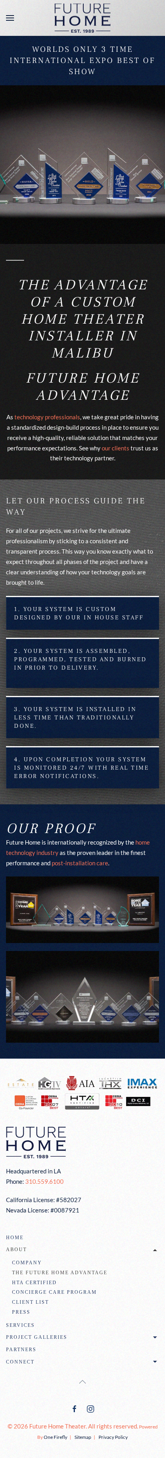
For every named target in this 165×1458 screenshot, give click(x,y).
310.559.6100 (44, 1181)
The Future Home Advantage (59, 1272)
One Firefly (55, 1437)
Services (20, 1325)
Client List (30, 1302)
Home (15, 1237)
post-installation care (80, 863)
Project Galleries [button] (36, 1337)
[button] (10, 18)
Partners (21, 1349)
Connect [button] (20, 1362)
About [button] (16, 1249)
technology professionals (47, 417)
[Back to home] (82, 18)
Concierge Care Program (54, 1292)
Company (27, 1262)
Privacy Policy (113, 1437)
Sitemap (82, 1437)
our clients (115, 448)
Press (21, 1312)
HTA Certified (34, 1282)
